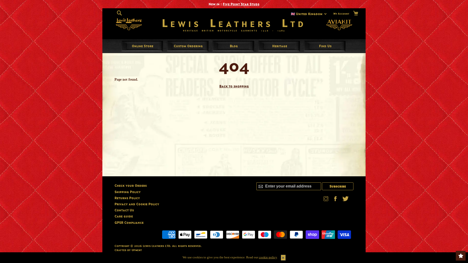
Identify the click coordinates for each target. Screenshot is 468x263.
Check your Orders (131, 185)
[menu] (234, 46)
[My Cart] (356, 13)
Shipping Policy (128, 191)
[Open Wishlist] (461, 256)
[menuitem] (142, 46)
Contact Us (124, 210)
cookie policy (268, 257)
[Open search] (119, 13)
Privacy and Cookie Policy (137, 204)
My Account (341, 13)
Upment (137, 250)
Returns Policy (127, 198)
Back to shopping (234, 86)
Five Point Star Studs (241, 4)
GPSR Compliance (129, 222)
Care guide (124, 216)
